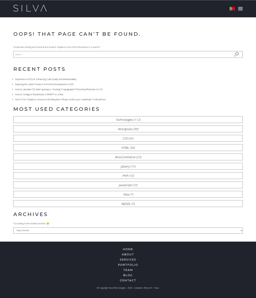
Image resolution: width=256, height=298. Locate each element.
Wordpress (125, 129)
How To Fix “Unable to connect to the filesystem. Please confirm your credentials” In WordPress (60, 99)
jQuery (125, 166)
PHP (125, 176)
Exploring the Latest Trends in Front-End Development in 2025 (44, 84)
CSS (125, 138)
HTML (125, 148)
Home (128, 249)
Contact (128, 280)
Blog (128, 275)
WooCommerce (125, 157)
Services (128, 259)
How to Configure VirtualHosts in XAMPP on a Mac (39, 94)
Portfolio (128, 264)
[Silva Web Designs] (30, 10)
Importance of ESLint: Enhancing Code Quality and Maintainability (45, 79)
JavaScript (125, 185)
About (128, 254)
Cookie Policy (143, 288)
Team (128, 270)
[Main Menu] (240, 9)
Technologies (124, 120)
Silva (126, 194)
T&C (157, 288)
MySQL (126, 204)
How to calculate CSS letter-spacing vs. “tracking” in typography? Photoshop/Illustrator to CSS (59, 89)
